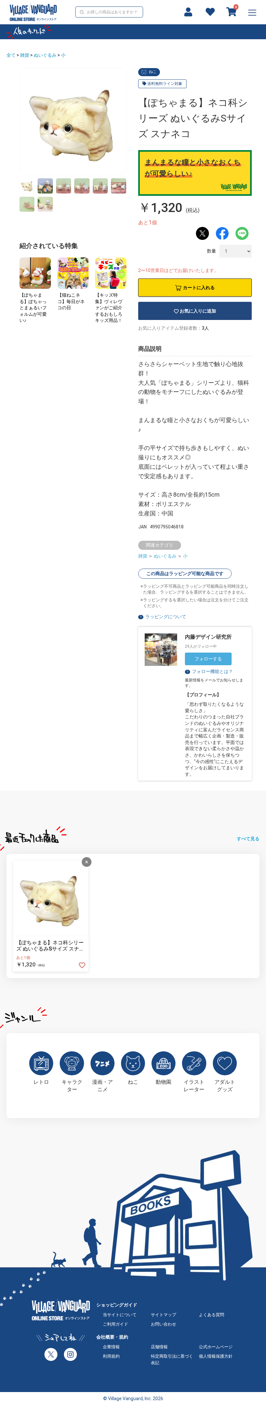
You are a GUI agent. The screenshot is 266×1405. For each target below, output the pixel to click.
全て (11, 55)
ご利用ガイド (115, 1324)
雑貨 (24, 55)
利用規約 (111, 1356)
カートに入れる (199, 287)
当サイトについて (120, 1314)
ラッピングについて (165, 616)
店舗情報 (159, 1346)
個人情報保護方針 (216, 1356)
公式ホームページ (216, 1346)
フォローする (208, 658)
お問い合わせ (163, 1324)
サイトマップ (163, 1314)
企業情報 (111, 1346)
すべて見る (248, 838)
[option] (73, 121)
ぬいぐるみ (45, 55)
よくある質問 (211, 1314)
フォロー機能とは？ (209, 671)
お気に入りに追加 (198, 310)
